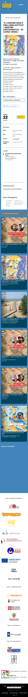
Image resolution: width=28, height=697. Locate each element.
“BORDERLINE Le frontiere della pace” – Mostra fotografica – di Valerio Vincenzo (19, 202)
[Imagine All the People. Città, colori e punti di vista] (14, 419)
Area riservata (14, 693)
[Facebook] (12, 695)
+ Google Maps (9, 159)
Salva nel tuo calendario (11, 106)
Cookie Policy (17, 687)
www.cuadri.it (12, 678)
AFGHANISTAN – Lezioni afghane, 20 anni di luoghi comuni (12, 395)
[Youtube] (14, 695)
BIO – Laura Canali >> (9, 96)
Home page (5, 693)
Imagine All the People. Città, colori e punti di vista (13, 433)
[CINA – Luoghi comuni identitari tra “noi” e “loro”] (14, 230)
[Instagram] (16, 695)
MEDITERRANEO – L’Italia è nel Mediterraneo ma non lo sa (13, 357)
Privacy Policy (10, 687)
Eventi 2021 (19, 142)
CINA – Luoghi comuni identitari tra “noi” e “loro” (13, 244)
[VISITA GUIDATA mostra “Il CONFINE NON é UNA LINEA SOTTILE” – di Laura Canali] (14, 267)
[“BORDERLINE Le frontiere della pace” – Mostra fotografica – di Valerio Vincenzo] (14, 305)
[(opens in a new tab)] (14, 343)
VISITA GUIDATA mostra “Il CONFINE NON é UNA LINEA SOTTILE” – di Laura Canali (13, 281)
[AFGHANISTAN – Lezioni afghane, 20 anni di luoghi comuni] (14, 381)
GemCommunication (15, 690)
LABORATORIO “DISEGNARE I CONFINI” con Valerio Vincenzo (9, 203)
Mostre (14, 142)
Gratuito (21, 117)
